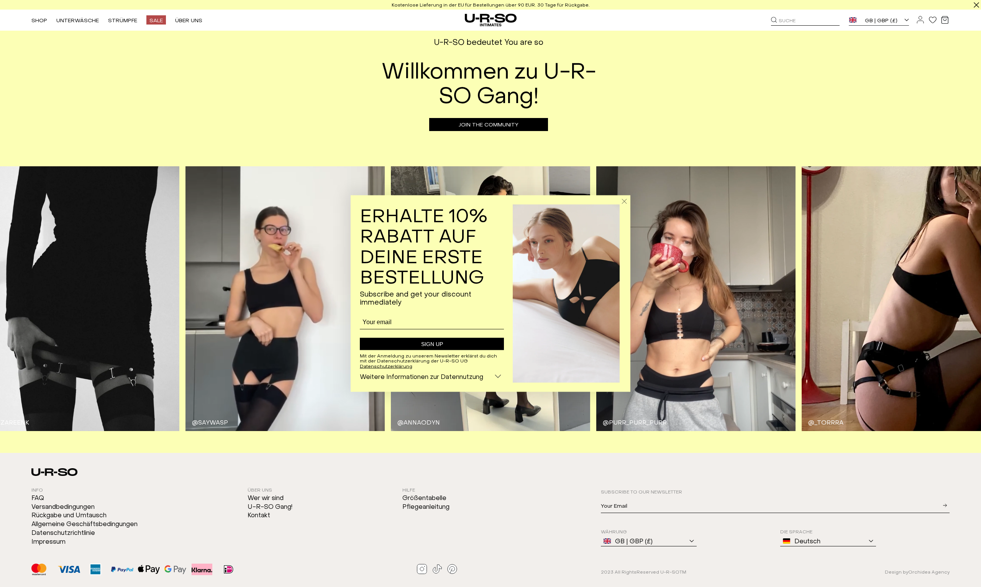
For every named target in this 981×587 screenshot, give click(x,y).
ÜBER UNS (188, 20)
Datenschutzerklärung (386, 366)
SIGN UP (432, 344)
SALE (156, 19)
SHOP (39, 20)
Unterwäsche (77, 20)
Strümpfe (122, 20)
